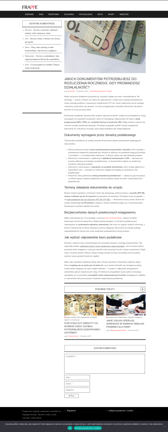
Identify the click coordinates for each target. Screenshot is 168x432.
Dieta (100, 14)
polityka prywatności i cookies (121, 411)
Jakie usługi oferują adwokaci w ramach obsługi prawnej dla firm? (125, 323)
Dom (41, 14)
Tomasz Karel (73, 336)
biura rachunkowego (113, 218)
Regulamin (71, 411)
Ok (70, 428)
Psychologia (85, 14)
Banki (68, 317)
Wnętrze (124, 14)
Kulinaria (69, 14)
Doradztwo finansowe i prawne (101, 91)
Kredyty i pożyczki (71, 320)
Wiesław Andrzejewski (118, 330)
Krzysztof (71, 91)
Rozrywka (53, 14)
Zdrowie (29, 14)
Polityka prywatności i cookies (88, 428)
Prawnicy (138, 317)
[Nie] (164, 426)
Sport (111, 14)
